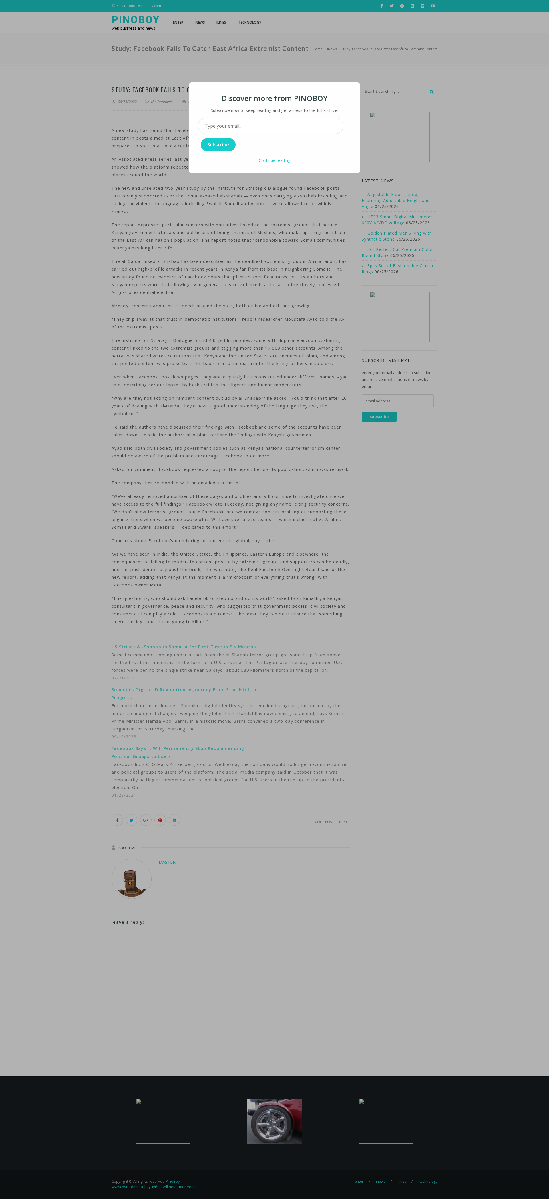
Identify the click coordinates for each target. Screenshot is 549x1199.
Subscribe (218, 145)
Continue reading (274, 160)
